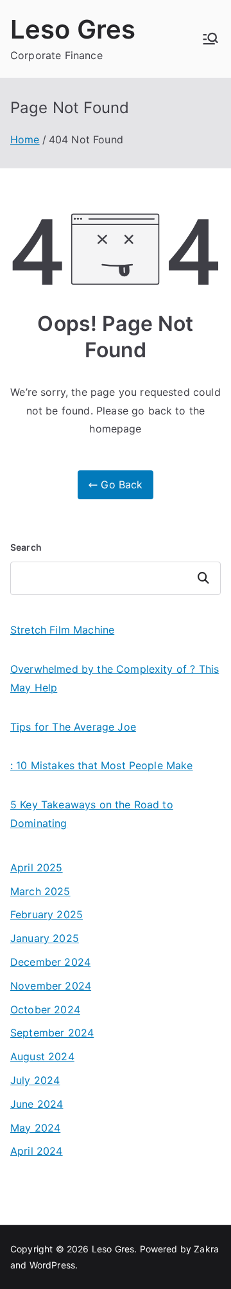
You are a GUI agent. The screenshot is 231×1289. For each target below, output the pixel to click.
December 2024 (50, 962)
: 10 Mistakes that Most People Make (101, 765)
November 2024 (50, 985)
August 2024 (42, 1056)
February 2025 (46, 914)
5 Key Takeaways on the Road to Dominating (91, 814)
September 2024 (52, 1032)
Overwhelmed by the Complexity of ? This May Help (114, 678)
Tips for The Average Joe (73, 726)
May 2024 (35, 1127)
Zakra (206, 1248)
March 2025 (40, 891)
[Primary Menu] (210, 39)
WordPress (52, 1264)
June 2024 (36, 1104)
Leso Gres (72, 29)
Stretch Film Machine (62, 629)
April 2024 (36, 1150)
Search (26, 547)
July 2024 (35, 1080)
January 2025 (44, 938)
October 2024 (45, 1009)
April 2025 (36, 867)
